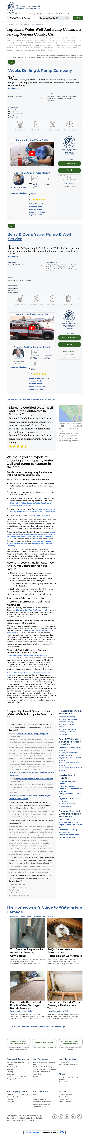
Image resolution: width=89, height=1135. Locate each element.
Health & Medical (39, 1099)
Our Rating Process (14, 1067)
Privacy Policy (64, 1097)
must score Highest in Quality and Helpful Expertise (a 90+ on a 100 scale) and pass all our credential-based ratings (31, 534)
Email (69, 170)
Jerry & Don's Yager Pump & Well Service (34, 779)
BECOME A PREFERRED (18, 1042)
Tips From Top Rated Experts (44, 1067)
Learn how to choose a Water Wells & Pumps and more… (31, 399)
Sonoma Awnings (66, 722)
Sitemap (10, 1072)
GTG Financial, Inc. (67, 820)
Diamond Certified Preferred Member (32, 610)
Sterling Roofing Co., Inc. (69, 822)
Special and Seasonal (41, 1104)
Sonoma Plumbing (67, 717)
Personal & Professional (42, 1102)
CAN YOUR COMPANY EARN (70, 1042)
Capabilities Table (36, 215)
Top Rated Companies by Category (16, 1063)
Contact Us (63, 1082)
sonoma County (25, 24)
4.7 (30, 199)
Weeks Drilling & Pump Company (32, 734)
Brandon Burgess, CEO (18, 188)
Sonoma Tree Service (68, 719)
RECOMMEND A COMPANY (44, 1042)
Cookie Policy (64, 1099)
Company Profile (35, 207)
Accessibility (65, 1102)
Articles (36, 1076)
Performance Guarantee (39, 515)
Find (78, 18)
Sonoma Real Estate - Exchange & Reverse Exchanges (68, 731)
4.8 (30, 374)
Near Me (10, 1069)
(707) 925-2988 (69, 337)
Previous (9, 125)
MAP (65, 183)
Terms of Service (65, 1095)
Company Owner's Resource (18, 1095)
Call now (68, 163)
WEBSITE (71, 183)
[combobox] (23, 18)
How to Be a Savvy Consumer (44, 1069)
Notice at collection (32, 1132)
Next (79, 125)
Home (35, 1095)
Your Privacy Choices (50, 1132)
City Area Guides (39, 1106)
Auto (34, 1097)
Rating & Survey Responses (39, 204)
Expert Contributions (18, 193)
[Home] (10, 7)
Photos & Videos (35, 209)
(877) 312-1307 (29, 1120)
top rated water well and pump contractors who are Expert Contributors (32, 510)
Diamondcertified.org (12, 24)
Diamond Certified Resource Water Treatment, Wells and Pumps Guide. (30, 504)
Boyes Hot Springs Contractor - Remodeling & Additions (70, 788)
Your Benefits (64, 1062)
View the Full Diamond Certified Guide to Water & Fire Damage (37, 1027)
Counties (10, 1074)
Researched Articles (37, 212)
